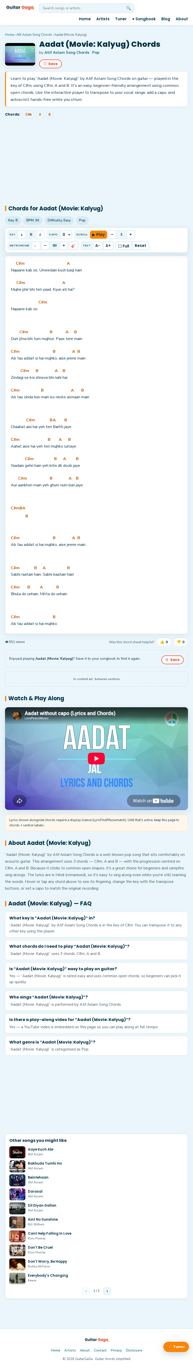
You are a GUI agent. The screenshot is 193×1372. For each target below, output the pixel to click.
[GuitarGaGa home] (20, 8)
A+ (108, 245)
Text (87, 245)
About (182, 19)
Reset (140, 245)
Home (85, 19)
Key (12, 234)
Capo (53, 234)
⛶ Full (123, 246)
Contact (100, 1350)
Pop (95, 52)
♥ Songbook (144, 19)
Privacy (116, 1350)
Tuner (121, 19)
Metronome (19, 245)
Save (50, 64)
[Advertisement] (96, 158)
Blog (165, 19)
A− (97, 245)
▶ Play (98, 234)
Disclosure (134, 1350)
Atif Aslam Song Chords (34, 35)
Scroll (81, 234)
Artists (103, 19)
